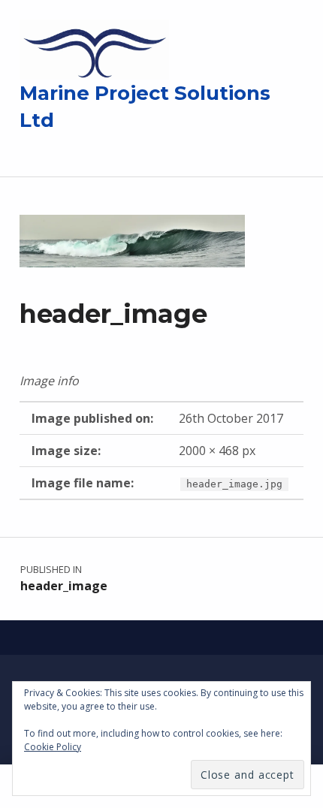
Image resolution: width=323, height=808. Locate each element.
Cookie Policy (52, 746)
